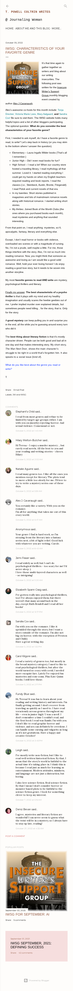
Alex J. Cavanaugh (26, 500)
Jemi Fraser (22, 558)
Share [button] (8, 390)
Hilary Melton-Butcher (29, 440)
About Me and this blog (32, 28)
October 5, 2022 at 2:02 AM (29, 459)
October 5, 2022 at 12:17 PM (29, 612)
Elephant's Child (25, 411)
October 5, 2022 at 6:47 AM (29, 519)
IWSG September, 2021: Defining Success (31, 945)
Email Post (19, 390)
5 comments (20, 920)
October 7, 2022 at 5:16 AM (29, 799)
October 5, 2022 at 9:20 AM (29, 580)
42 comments (25, 952)
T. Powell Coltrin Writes (27, 12)
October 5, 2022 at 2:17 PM (29, 684)
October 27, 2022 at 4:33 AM (30, 828)
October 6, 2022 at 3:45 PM (29, 740)
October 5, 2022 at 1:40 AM (29, 430)
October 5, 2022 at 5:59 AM (29, 491)
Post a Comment (15, 836)
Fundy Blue (22, 694)
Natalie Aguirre (24, 468)
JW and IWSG (19, 394)
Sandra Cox (22, 621)
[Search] (65, 5)
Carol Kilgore (23, 656)
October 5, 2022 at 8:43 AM (29, 548)
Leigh (19, 750)
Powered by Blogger (39, 980)
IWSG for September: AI (27, 914)
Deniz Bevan (23, 809)
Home (9, 28)
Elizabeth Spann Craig (28, 589)
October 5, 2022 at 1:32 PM (29, 646)
